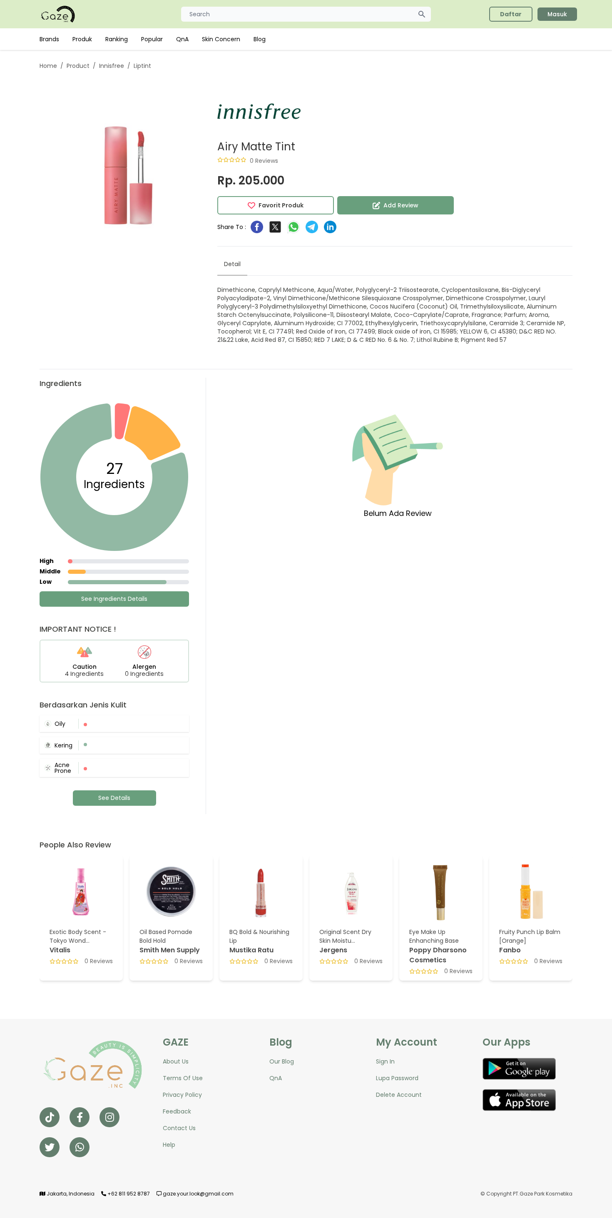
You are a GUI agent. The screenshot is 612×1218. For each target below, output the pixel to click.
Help (169, 1145)
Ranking (116, 39)
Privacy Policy (182, 1095)
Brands (49, 39)
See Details (114, 798)
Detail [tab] (232, 264)
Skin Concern (221, 39)
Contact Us (179, 1128)
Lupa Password (397, 1078)
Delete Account (399, 1095)
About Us (176, 1061)
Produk (82, 39)
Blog (260, 39)
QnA (182, 39)
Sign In (385, 1061)
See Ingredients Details (114, 599)
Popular (152, 39)
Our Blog (281, 1061)
